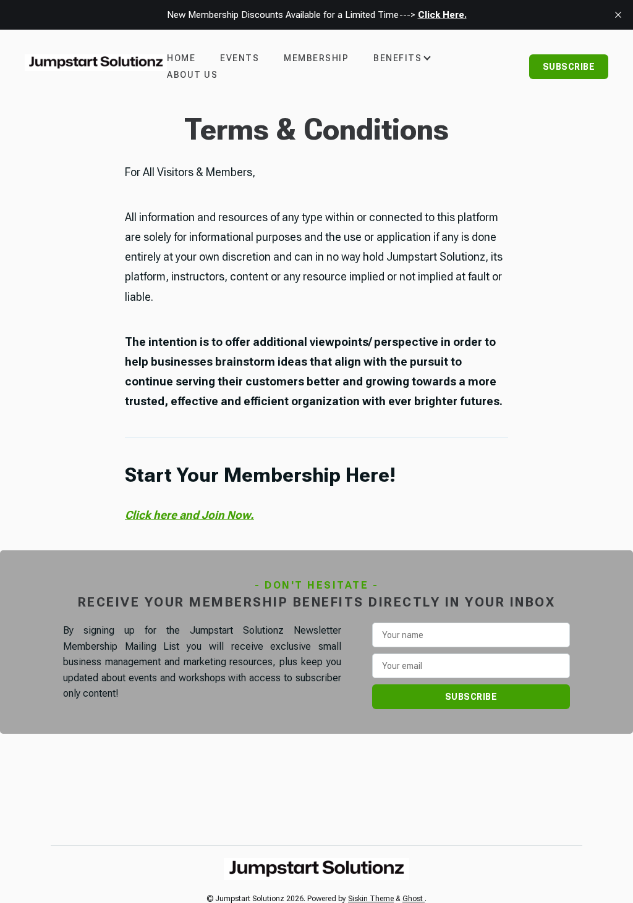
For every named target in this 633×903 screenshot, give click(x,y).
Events (239, 58)
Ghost (413, 898)
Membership (316, 58)
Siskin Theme (371, 898)
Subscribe (569, 67)
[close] (618, 15)
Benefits (397, 58)
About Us (192, 75)
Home (181, 58)
